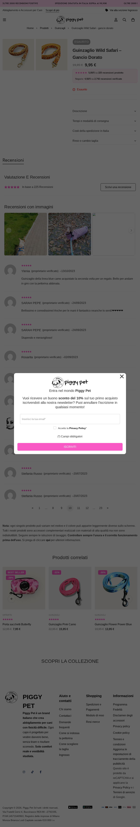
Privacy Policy (77, 428)
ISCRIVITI (70, 446)
